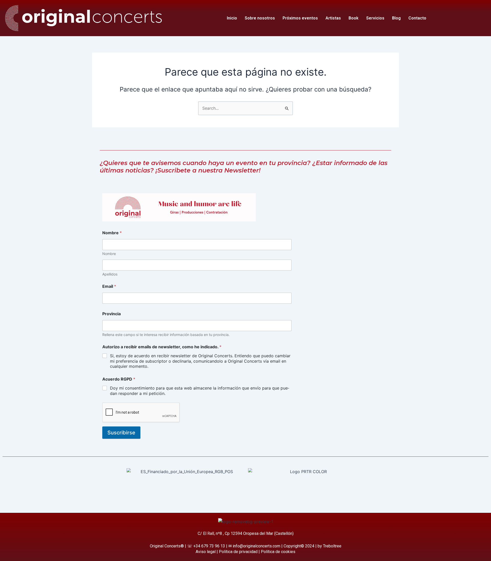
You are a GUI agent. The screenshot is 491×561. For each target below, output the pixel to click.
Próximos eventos (300, 18)
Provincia (111, 313)
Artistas (333, 18)
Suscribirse (121, 433)
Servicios (375, 18)
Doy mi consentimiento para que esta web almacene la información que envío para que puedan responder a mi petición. (199, 390)
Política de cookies (278, 551)
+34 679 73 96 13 (209, 546)
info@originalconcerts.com (256, 546)
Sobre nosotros (260, 18)
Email (109, 286)
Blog (396, 18)
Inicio (232, 18)
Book (354, 18)
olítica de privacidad (240, 551)
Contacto (417, 18)
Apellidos (109, 274)
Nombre (109, 253)
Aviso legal (206, 551)
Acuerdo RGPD (118, 379)
